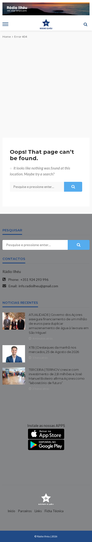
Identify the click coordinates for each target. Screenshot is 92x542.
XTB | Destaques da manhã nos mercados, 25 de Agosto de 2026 (54, 349)
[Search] (85, 24)
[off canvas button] (5, 24)
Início (11, 511)
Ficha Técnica (54, 511)
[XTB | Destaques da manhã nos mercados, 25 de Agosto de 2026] (13, 353)
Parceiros (25, 511)
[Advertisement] (46, 84)
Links (38, 511)
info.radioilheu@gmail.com (38, 286)
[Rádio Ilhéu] (46, 498)
